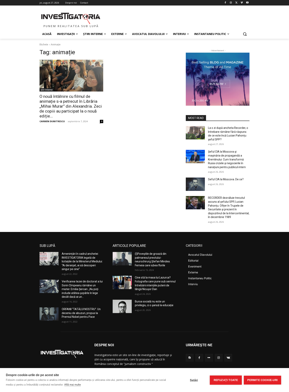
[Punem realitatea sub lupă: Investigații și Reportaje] (71, 18)
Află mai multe (72, 384)
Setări (194, 380)
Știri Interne (46, 89)
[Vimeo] (241, 3)
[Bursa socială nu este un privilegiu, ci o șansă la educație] (122, 306)
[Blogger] (189, 358)
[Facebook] (225, 3)
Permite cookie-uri (262, 380)
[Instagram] (231, 3)
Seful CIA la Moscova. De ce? (226, 179)
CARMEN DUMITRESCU (52, 121)
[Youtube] (247, 3)
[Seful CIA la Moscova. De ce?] (195, 184)
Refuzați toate (226, 380)
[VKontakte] (228, 358)
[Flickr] (209, 358)
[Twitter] (236, 3)
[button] (244, 34)
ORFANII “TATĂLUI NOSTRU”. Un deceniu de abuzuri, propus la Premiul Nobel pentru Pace (81, 313)
